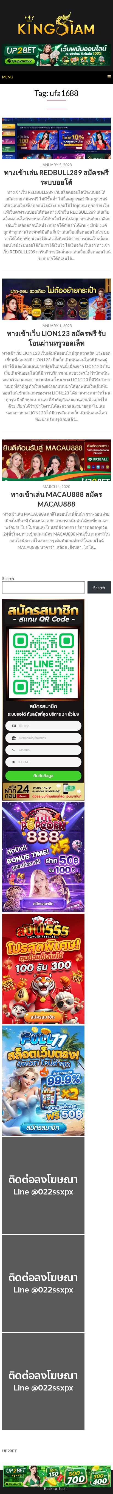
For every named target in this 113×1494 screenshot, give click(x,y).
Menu (7, 77)
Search (8, 578)
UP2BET (9, 1450)
